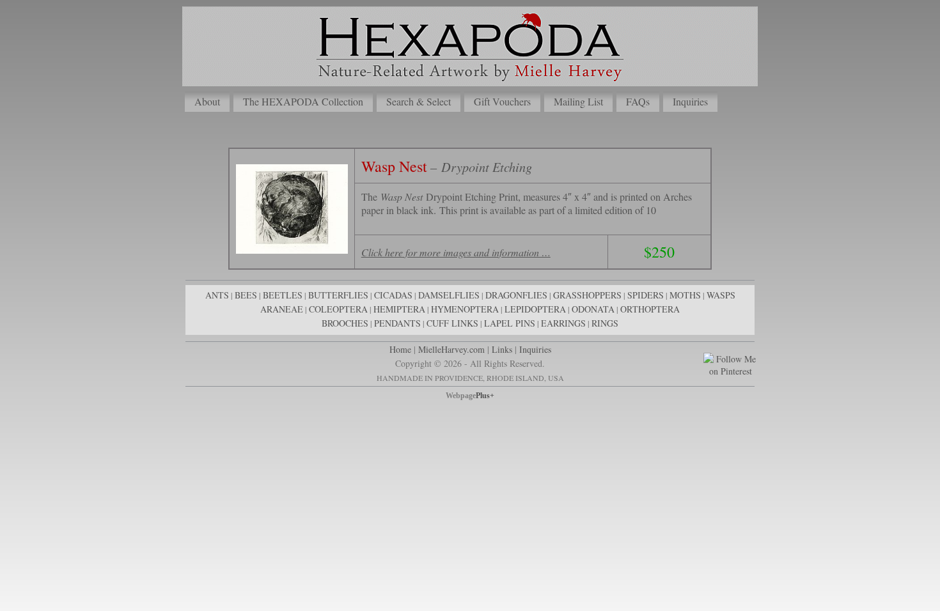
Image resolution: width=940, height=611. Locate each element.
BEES (246, 295)
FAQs (638, 101)
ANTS (217, 295)
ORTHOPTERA (650, 309)
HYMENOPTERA (465, 309)
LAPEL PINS (509, 323)
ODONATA (593, 309)
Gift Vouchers (502, 101)
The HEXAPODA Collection (303, 101)
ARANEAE (281, 309)
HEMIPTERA (399, 309)
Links (502, 349)
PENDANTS (397, 323)
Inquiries (690, 101)
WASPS (721, 295)
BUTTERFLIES (338, 295)
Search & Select (418, 101)
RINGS (604, 323)
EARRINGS (563, 323)
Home (400, 349)
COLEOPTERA (338, 309)
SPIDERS (645, 295)
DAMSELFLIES (449, 295)
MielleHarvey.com (451, 349)
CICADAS (393, 295)
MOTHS (685, 295)
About (207, 101)
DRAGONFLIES (516, 295)
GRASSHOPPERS (587, 295)
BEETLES (282, 295)
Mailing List (578, 101)
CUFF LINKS (452, 323)
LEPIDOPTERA (535, 309)
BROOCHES (345, 323)
